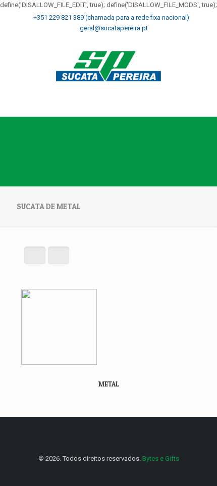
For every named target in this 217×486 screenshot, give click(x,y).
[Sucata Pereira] (108, 66)
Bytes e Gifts (160, 458)
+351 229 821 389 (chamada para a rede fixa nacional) (111, 17)
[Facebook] (108, 39)
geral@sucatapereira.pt (114, 28)
